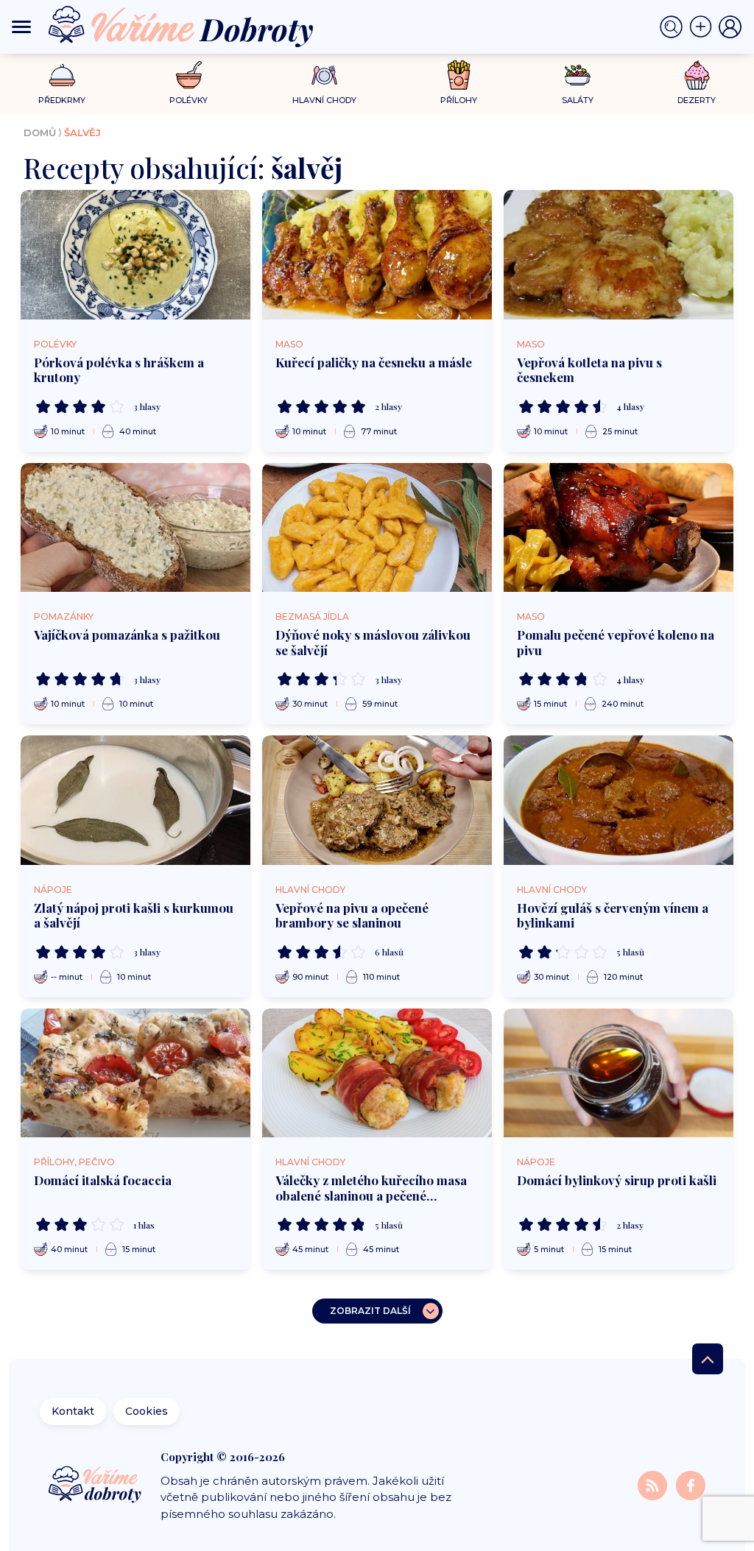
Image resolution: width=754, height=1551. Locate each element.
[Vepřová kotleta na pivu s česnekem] (618, 254)
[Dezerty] (697, 75)
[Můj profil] (730, 27)
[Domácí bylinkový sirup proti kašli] (618, 1073)
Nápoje (53, 889)
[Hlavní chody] (324, 75)
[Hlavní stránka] (96, 1485)
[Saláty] (578, 75)
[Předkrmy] (62, 74)
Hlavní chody (310, 889)
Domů (40, 132)
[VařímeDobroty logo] (181, 27)
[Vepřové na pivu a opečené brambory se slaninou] (377, 800)
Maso (289, 344)
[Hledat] (674, 27)
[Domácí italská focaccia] (135, 1073)
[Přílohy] (459, 75)
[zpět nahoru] (707, 1358)
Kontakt (73, 1411)
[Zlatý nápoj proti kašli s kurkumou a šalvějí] (135, 800)
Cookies (146, 1411)
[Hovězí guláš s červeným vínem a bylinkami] (618, 800)
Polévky (55, 344)
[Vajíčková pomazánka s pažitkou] (135, 528)
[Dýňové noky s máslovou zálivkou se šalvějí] (377, 528)
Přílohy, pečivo (74, 1161)
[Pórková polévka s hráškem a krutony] (135, 254)
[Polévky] (189, 75)
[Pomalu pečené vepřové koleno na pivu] (618, 528)
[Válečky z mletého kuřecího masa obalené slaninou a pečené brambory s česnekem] (377, 1073)
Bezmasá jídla (312, 616)
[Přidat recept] (704, 27)
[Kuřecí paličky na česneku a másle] (377, 254)
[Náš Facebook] (690, 1485)
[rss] (654, 1485)
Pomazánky (64, 616)
